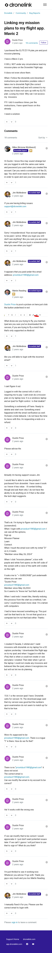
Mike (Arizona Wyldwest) (24, 147)
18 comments (32, 43)
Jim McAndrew (19, 192)
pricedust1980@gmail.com (33, 529)
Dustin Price (17, 40)
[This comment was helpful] (6, 183)
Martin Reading (19, 290)
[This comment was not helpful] (11, 183)
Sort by (42, 137)
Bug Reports (34, 13)
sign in (14, 922)
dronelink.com (29, 939)
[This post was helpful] (6, 122)
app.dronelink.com (14, 944)
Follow (43, 43)
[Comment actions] (47, 148)
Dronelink (8, 13)
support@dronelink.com (15, 206)
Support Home (12, 939)
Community (21, 13)
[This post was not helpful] (11, 122)
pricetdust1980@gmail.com (26, 275)
